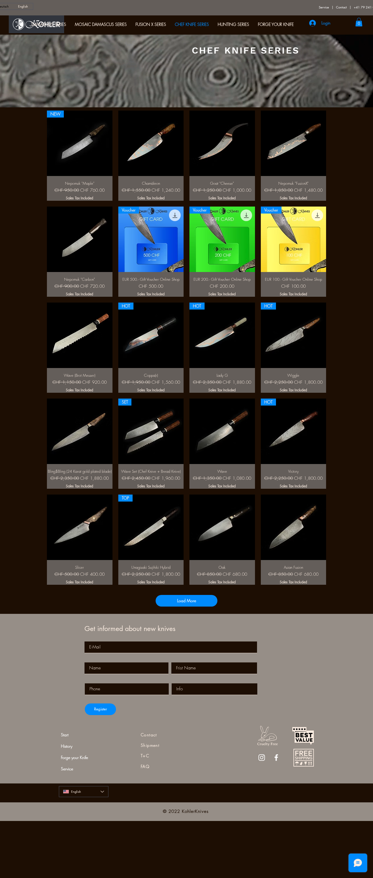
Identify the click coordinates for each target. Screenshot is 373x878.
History (66, 746)
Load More (186, 600)
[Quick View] (151, 143)
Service (324, 7)
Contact (341, 7)
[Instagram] (261, 757)
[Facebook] (276, 757)
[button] (359, 22)
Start (64, 734)
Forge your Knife (74, 757)
